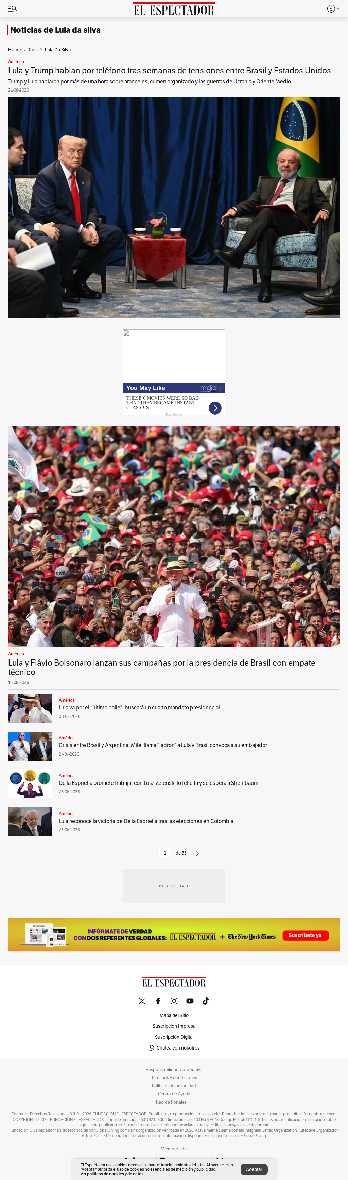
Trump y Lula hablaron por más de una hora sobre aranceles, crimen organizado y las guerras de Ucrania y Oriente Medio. (150, 81)
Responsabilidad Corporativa (174, 1069)
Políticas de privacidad (174, 1086)
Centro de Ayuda (174, 1094)
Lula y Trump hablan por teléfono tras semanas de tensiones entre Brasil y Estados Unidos (169, 70)
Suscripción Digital (174, 1037)
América (16, 62)
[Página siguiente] (197, 856)
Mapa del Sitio (174, 1015)
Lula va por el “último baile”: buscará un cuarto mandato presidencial (139, 707)
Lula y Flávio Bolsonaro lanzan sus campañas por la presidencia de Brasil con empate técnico (161, 667)
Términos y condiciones (174, 1077)
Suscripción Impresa (174, 1026)
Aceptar (254, 1169)
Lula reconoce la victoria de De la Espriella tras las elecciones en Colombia (146, 821)
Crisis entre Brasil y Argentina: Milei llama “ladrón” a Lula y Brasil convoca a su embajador (163, 745)
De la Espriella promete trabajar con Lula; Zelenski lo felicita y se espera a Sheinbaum (158, 783)
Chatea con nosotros (178, 1048)
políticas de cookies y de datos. (115, 1173)
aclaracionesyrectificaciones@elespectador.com (226, 1125)
